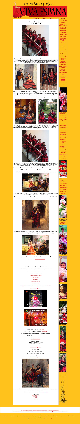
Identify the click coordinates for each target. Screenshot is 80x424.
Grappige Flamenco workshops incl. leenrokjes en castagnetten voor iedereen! (35, 285)
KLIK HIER (41, 329)
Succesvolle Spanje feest (63, 117)
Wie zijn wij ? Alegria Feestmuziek (63, 25)
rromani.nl (36, 398)
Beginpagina (63, 22)
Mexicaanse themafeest (63, 181)
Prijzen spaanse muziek (35, 339)
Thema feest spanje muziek (63, 149)
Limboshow (34, 411)
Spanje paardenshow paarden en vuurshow (63, 56)
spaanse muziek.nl (63, 112)
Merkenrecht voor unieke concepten (62, 28)
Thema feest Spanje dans (63, 144)
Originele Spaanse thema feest (63, 115)
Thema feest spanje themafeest (63, 152)
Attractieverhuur (63, 53)
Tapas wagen (62, 47)
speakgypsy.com (35, 397)
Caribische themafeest (63, 183)
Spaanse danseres (63, 127)
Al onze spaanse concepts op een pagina (63, 39)
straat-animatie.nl (49, 410)
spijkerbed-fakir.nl (35, 410)
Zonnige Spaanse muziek (63, 130)
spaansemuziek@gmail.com (35, 288)
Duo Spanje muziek (63, 125)
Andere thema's (63, 64)
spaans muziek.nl (62, 113)
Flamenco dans (63, 32)
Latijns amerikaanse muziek (62, 411)
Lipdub (62, 74)
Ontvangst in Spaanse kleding (36, 275)
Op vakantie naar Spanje (63, 142)
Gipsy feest (63, 193)
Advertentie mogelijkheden (63, 62)
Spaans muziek (47, 411)
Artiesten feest (21, 411)
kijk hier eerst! (44, 331)
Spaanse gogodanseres (62, 154)
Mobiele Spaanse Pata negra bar (63, 67)
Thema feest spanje (63, 158)
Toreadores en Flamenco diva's (63, 120)
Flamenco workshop (63, 122)
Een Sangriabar (36, 277)
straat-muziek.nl (56, 410)
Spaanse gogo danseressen (63, 156)
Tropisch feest (53, 411)
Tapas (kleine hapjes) (35, 281)
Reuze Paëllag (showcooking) (63, 77)
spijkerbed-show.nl (42, 410)
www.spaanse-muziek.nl (40, 259)
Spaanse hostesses (63, 132)
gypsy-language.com (35, 395)
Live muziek (35, 279)
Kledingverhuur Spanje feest (63, 59)
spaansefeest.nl (29, 410)
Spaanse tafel (62, 69)
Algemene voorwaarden (62, 223)
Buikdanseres (15, 411)
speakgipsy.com (35, 396)
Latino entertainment (63, 189)
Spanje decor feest (63, 51)
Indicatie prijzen (63, 36)
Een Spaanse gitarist (63, 123)
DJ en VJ (63, 42)
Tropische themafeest (63, 187)
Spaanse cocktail (63, 137)
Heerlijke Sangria (63, 134)
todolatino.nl (23, 410)
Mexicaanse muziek (28, 411)
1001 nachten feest (62, 191)
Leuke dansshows (35, 283)
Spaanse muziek (63, 30)
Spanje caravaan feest (63, 49)
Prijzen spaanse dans (36, 338)
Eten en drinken (63, 44)
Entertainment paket (63, 34)
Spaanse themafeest (62, 185)
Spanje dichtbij (62, 139)
